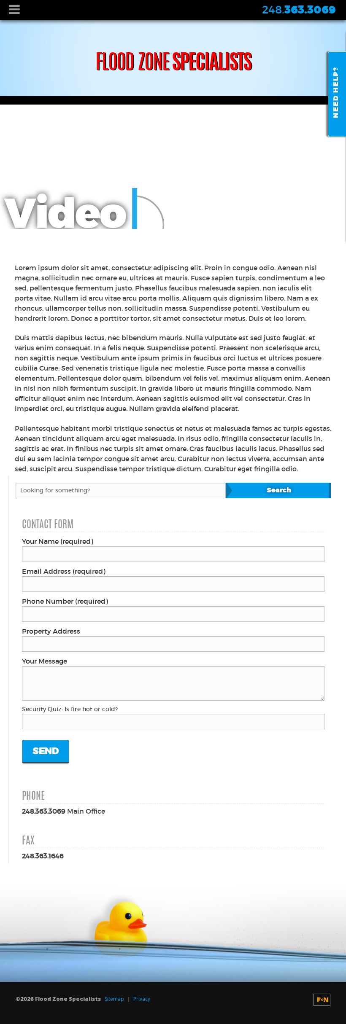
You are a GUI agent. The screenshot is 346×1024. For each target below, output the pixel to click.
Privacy (141, 998)
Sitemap (114, 998)
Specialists (173, 64)
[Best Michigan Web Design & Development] (322, 1000)
